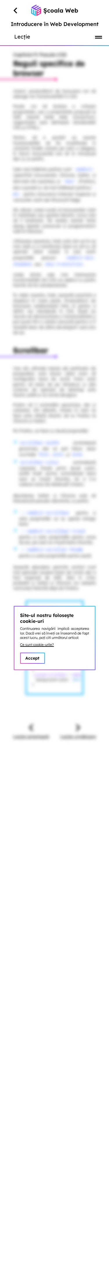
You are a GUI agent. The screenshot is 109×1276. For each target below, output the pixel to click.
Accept (32, 658)
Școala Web (60, 10)
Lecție (22, 36)
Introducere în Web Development (55, 24)
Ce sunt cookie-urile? (37, 644)
